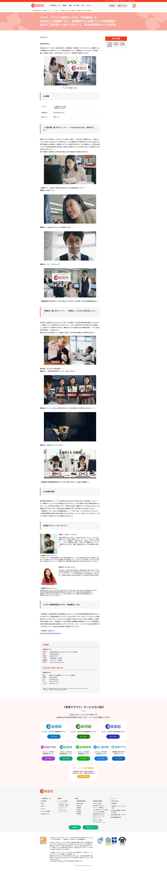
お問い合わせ (132, 1)
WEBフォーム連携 (97, 820)
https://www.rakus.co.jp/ (57, 662)
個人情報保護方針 (116, 817)
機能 (70, 6)
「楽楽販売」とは (54, 6)
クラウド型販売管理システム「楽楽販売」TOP (40, 10)
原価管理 (79, 814)
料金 (82, 6)
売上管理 (79, 805)
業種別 (65, 6)
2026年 (110, 43)
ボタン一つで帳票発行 (98, 807)
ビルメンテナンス (63, 803)
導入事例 (76, 6)
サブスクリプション (63, 811)
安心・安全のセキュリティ (99, 822)
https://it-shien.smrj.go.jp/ (60, 857)
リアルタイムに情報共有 (98, 812)
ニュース (113, 798)
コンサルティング (63, 807)
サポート (89, 6)
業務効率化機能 (98, 801)
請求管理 (79, 812)
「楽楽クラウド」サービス (78, 715)
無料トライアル (122, 6)
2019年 (110, 46)
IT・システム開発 (63, 801)
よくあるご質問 (114, 1)
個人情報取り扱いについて (118, 815)
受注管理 (79, 807)
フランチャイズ (62, 809)
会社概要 (113, 804)
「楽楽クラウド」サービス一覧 (118, 807)
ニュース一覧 (54, 10)
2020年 (122, 45)
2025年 (116, 43)
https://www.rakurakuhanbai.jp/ (50, 633)
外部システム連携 (97, 803)
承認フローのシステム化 (98, 816)
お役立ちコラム (123, 1)
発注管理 (79, 810)
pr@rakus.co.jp (53, 683)
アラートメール (96, 818)
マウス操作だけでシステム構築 (100, 810)
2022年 (110, 45)
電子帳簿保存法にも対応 (99, 814)
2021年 (116, 45)
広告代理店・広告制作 (64, 805)
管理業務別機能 (81, 801)
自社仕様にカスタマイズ (98, 805)
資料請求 (112, 6)
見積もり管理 (80, 803)
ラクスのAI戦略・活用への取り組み (118, 811)
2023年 (122, 43)
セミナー (107, 1)
